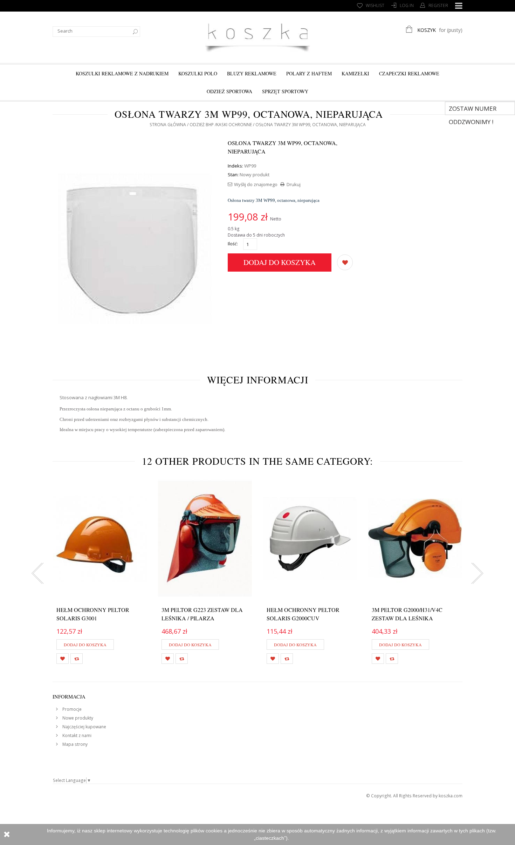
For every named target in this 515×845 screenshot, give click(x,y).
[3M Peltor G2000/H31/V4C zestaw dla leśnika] (415, 538)
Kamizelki (355, 73)
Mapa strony (74, 744)
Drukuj (294, 184)
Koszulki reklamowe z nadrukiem (122, 73)
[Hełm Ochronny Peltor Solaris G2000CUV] (310, 538)
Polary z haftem (309, 73)
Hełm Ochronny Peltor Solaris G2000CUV (303, 614)
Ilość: (233, 244)
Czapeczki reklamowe (409, 73)
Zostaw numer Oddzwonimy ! (472, 109)
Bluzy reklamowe (251, 73)
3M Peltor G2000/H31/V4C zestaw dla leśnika (407, 614)
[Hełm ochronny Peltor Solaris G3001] (100, 538)
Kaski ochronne (234, 125)
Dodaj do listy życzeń (62, 658)
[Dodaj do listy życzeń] (345, 261)
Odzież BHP (202, 125)
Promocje (71, 709)
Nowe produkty (77, 718)
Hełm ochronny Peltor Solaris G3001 (92, 614)
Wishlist (375, 5)
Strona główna (168, 125)
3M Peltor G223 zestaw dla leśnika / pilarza (202, 614)
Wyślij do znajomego (255, 184)
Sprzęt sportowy (285, 91)
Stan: (233, 174)
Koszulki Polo (197, 73)
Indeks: (235, 166)
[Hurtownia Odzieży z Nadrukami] (257, 36)
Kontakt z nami (76, 735)
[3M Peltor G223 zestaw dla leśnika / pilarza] (205, 538)
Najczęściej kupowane (83, 727)
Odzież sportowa (229, 91)
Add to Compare (76, 658)
